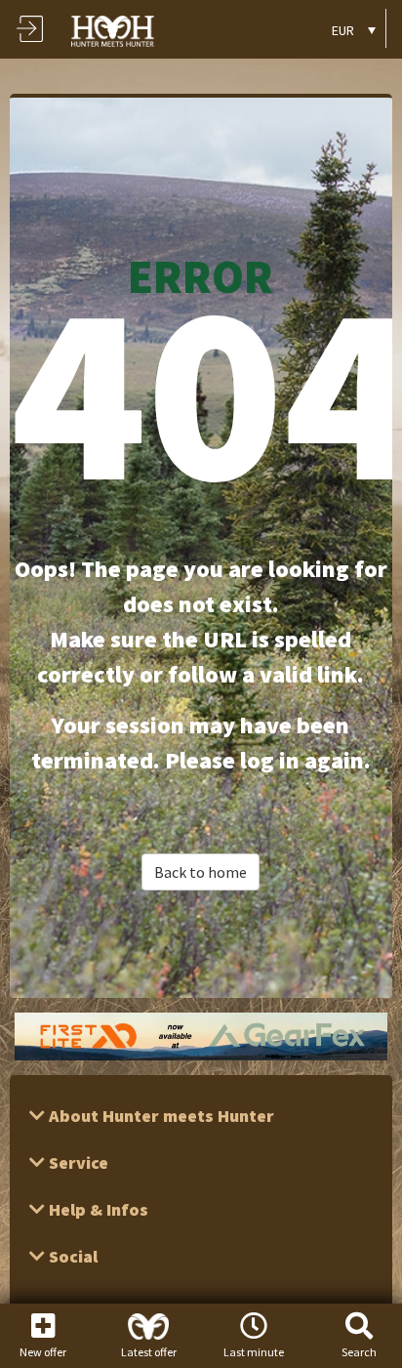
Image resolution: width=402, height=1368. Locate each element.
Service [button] (76, 1162)
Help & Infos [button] (96, 1209)
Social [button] (71, 1256)
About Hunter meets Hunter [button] (159, 1115)
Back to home (200, 872)
